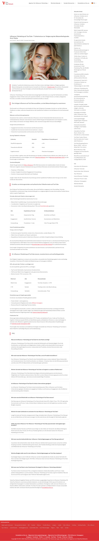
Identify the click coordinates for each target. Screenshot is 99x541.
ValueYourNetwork (40, 157)
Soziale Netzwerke (69, 3)
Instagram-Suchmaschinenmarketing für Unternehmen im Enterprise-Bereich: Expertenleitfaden (81, 98)
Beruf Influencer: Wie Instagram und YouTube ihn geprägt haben (81, 151)
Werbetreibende (55, 3)
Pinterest (65, 537)
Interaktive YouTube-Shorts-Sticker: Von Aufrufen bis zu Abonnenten (81, 132)
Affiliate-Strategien (37, 303)
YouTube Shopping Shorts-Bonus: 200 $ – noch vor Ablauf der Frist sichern (81, 145)
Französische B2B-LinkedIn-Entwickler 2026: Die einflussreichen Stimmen (81, 76)
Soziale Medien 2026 (34, 527)
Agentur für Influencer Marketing (38, 3)
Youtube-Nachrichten (29, 40)
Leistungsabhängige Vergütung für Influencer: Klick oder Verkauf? (80, 120)
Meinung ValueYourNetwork (20, 525)
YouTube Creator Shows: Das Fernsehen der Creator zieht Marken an (81, 139)
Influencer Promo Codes (80, 178)
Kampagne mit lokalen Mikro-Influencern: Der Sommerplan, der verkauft (81, 114)
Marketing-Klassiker (82, 525)
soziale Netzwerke (13, 527)
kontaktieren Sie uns (47, 487)
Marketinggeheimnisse (23, 527)
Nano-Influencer (4, 527)
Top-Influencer (78, 173)
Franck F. (14, 40)
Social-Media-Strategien (44, 527)
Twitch (61, 527)
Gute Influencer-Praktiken (81, 176)
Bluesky (70, 537)
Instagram (54, 525)
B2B (29, 525)
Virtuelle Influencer (47, 525)
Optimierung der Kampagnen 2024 (21, 323)
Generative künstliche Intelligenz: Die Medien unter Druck (80, 126)
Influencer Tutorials (79, 168)
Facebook (33, 525)
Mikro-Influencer (28, 165)
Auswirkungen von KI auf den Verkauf (42, 244)
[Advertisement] (39, 23)
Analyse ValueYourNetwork (39, 312)
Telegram (53, 527)
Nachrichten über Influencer (81, 171)
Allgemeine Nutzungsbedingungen (37, 535)
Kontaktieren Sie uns (83, 3)
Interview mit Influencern (81, 166)
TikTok (41, 537)
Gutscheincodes (44, 206)
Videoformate (51, 87)
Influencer (39, 525)
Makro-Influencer (66, 525)
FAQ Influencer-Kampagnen (75, 535)
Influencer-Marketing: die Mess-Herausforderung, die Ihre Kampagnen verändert (81, 90)
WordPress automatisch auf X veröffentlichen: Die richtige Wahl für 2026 (81, 157)
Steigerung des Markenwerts (7, 525)
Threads (59, 537)
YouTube (66, 527)
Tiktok (57, 527)
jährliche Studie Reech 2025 (57, 157)
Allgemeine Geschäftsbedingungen (57, 535)
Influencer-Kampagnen (80, 181)
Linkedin (59, 525)
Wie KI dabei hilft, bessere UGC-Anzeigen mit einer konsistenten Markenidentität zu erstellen (81, 33)
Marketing (74, 525)
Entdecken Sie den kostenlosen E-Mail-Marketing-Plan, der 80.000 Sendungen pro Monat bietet (81, 67)
